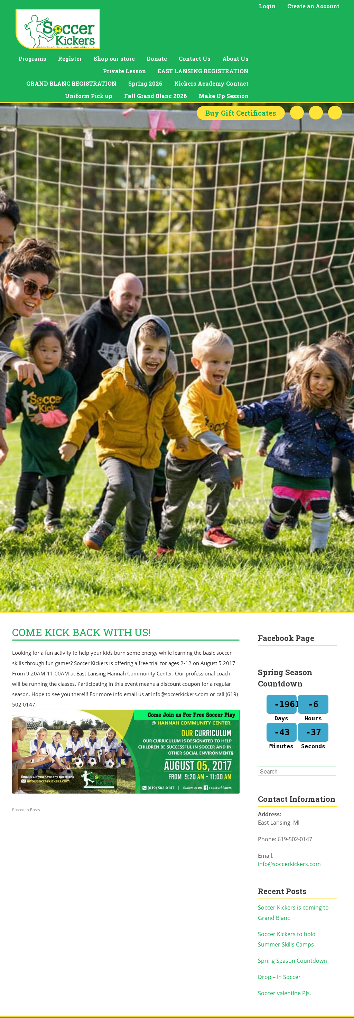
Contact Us (195, 58)
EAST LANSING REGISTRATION (203, 71)
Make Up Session (224, 95)
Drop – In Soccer (279, 977)
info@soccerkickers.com (289, 864)
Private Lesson (124, 71)
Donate (157, 58)
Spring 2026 (145, 83)
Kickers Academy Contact (211, 83)
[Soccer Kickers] (58, 29)
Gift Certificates (240, 112)
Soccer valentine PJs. (284, 993)
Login (267, 6)
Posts (35, 809)
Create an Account (313, 6)
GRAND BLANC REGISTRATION (71, 83)
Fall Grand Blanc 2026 (155, 95)
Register (70, 58)
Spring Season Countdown (292, 960)
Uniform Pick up (88, 95)
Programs (32, 58)
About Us (235, 58)
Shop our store (114, 58)
